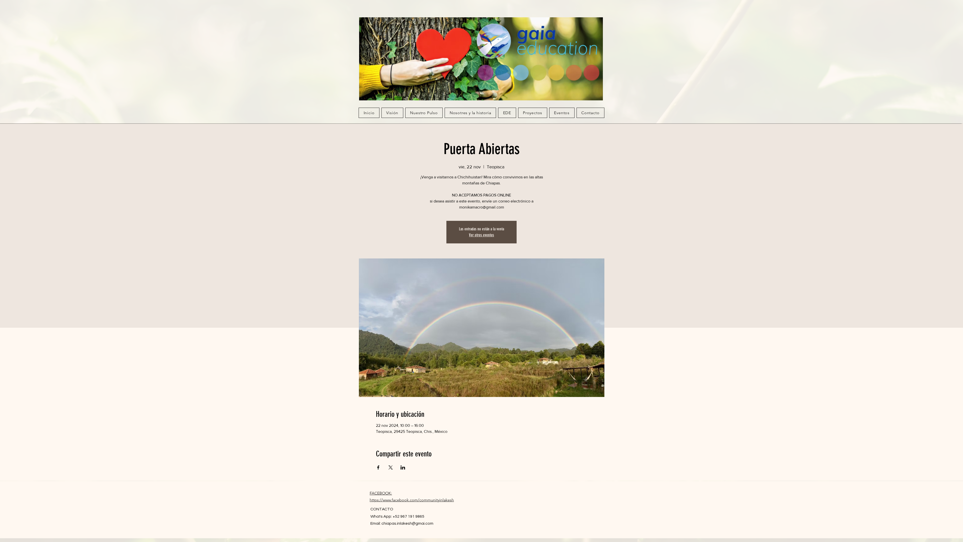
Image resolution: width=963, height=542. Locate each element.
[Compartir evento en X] (390, 467)
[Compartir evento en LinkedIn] (402, 467)
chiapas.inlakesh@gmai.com (407, 523)
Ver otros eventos (481, 235)
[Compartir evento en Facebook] (378, 467)
